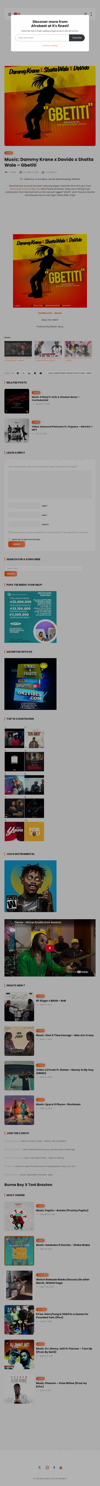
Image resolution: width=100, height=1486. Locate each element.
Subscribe (77, 38)
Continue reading (50, 45)
